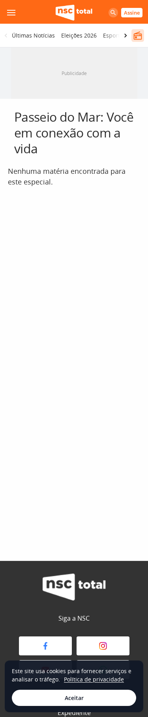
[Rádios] (137, 35)
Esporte (113, 35)
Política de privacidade (94, 679)
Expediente (74, 712)
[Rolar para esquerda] (6, 35)
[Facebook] (45, 645)
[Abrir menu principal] (11, 12)
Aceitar (74, 698)
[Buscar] (113, 12)
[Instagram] (103, 645)
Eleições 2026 (79, 35)
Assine (132, 12)
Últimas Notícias (33, 35)
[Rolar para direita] (125, 35)
